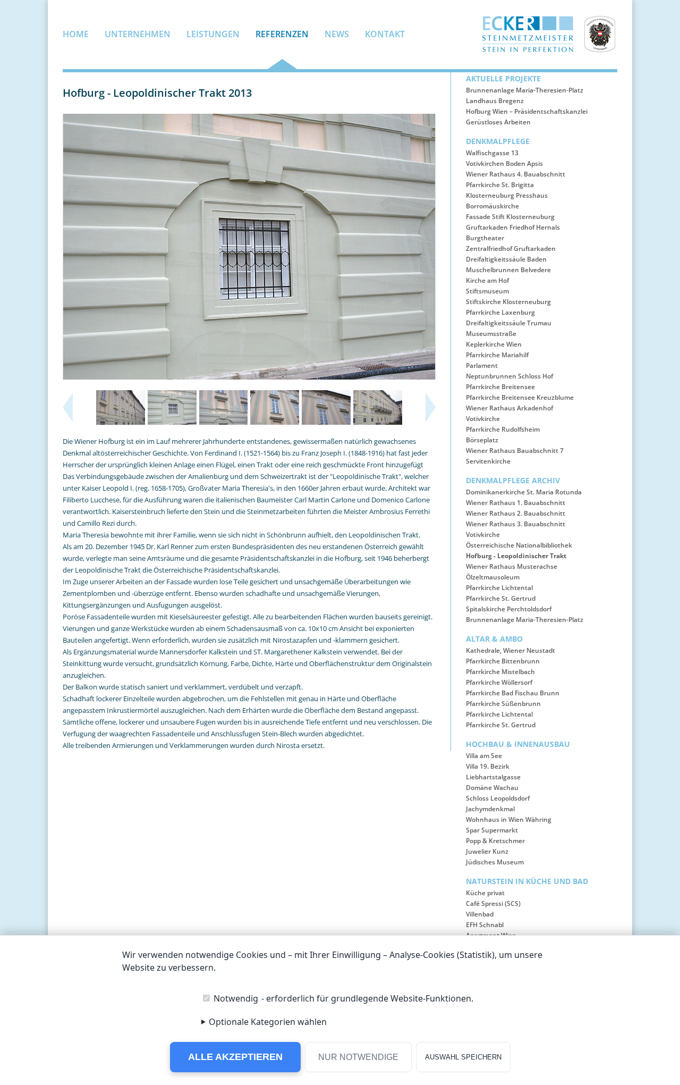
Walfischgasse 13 (492, 152)
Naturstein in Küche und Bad (527, 881)
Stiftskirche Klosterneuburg (508, 301)
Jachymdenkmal (490, 808)
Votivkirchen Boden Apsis (504, 163)
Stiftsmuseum (487, 291)
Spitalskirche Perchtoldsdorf (508, 608)
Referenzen (282, 35)
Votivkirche (483, 418)
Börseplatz (482, 439)
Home (76, 35)
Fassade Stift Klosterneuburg (510, 216)
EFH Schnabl (485, 924)
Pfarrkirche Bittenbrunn (503, 661)
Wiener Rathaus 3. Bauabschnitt (515, 523)
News (337, 35)
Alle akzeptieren (235, 1057)
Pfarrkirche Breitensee (500, 386)
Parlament (482, 365)
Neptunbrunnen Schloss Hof (509, 376)
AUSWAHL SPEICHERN (463, 1057)
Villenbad (480, 914)
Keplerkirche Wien (494, 344)
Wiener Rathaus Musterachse (511, 566)
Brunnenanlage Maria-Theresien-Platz (524, 90)
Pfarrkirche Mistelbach (500, 671)
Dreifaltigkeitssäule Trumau (508, 322)
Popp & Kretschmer (495, 840)
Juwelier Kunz (487, 851)
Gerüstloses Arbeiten (498, 122)
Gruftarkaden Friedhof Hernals (513, 227)
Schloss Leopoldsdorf (498, 798)
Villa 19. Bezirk (487, 766)
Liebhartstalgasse (493, 776)
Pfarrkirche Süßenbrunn (503, 703)
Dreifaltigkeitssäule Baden (506, 259)
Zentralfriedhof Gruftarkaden (511, 248)
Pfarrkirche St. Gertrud (501, 598)
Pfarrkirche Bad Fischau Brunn (512, 692)
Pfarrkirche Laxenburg (500, 312)
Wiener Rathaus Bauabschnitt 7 (515, 450)
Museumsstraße (491, 333)
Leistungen (213, 35)
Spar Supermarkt (492, 830)
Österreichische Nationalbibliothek (519, 545)
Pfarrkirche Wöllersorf (499, 682)
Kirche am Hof (487, 280)
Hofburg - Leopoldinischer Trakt (516, 555)
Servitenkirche (488, 461)
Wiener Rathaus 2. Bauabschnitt (515, 513)
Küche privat (485, 892)
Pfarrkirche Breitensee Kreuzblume (520, 397)
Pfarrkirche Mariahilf (497, 354)
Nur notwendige (358, 1057)
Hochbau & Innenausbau (518, 744)
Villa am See (484, 755)
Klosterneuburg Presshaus (507, 195)
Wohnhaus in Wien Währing (508, 819)
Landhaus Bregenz (495, 100)
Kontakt (385, 35)
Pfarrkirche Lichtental (499, 587)
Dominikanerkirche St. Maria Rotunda (524, 492)
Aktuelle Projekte (503, 78)
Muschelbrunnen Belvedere (508, 269)
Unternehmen (138, 35)
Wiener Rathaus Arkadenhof (509, 408)
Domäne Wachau (492, 787)
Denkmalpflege (498, 141)
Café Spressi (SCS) (493, 903)
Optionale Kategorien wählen (268, 1022)
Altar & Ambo (494, 639)
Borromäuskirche (492, 206)
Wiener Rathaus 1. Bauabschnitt (515, 502)
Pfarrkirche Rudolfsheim (503, 429)
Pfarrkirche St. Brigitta (500, 184)
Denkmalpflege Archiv (513, 480)
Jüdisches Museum (495, 862)
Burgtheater (485, 237)
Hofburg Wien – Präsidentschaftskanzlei (527, 111)
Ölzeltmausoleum (493, 577)
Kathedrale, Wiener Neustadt (510, 650)
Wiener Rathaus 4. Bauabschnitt (515, 174)
